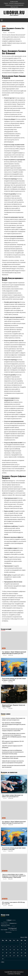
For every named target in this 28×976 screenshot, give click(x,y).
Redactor (5, 32)
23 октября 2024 (11, 32)
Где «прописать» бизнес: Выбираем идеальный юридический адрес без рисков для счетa (14, 652)
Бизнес (3, 26)
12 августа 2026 (10, 681)
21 (17, 952)
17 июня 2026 (10, 708)
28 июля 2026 (10, 879)
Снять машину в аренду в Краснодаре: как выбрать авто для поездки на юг (13, 719)
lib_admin (5, 655)
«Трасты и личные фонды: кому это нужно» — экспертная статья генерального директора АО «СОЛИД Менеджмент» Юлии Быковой (14, 736)
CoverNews (10, 973)
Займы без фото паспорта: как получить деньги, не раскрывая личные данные (13, 761)
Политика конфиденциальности (16, 3)
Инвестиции (4, 791)
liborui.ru (14, 12)
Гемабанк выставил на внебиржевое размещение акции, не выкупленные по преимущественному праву (12, 752)
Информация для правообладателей (14, 5)
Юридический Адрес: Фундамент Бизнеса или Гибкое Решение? (13, 705)
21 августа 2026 (10, 655)
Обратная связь (14, 7)
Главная (6, 3)
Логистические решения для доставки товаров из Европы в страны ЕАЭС (14, 679)
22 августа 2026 (10, 798)
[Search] (25, 20)
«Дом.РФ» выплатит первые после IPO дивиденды (12, 746)
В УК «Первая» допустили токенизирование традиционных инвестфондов (13, 757)
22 (21, 952)
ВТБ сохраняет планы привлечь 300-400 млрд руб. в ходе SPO (13, 742)
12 (10, 949)
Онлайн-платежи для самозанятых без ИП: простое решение (13, 766)
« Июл (2, 962)
